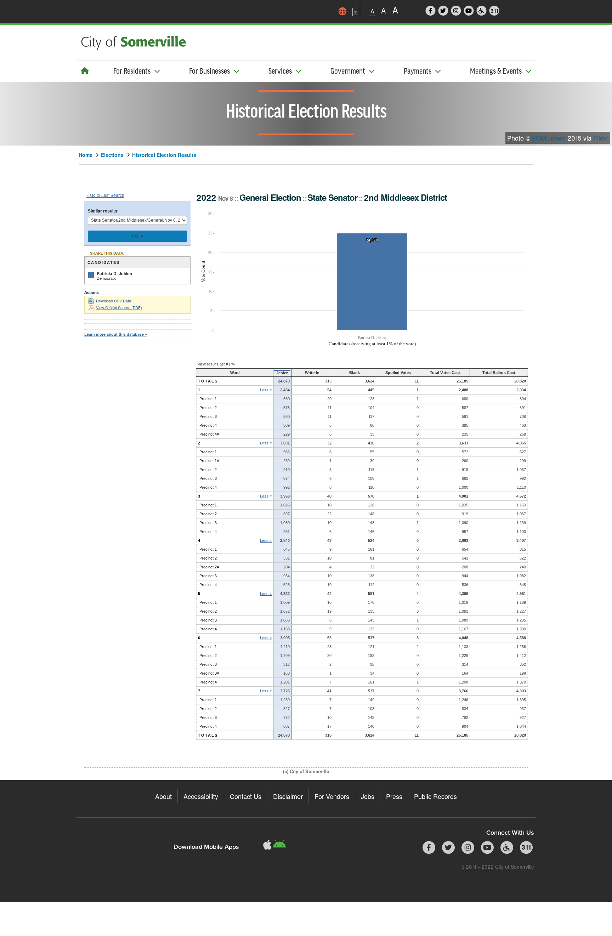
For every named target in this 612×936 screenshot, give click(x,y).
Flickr (600, 137)
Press (394, 796)
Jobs (367, 796)
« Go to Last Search (105, 195)
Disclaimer (288, 796)
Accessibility (200, 796)
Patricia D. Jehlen (114, 273)
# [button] (227, 364)
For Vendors (331, 796)
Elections (112, 154)
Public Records (435, 796)
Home (85, 154)
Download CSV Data (113, 301)
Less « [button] (266, 390)
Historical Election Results (164, 154)
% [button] (233, 364)
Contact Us (245, 796)
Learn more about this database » (115, 334)
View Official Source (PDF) (119, 307)
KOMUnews (549, 137)
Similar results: (103, 211)
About (163, 796)
